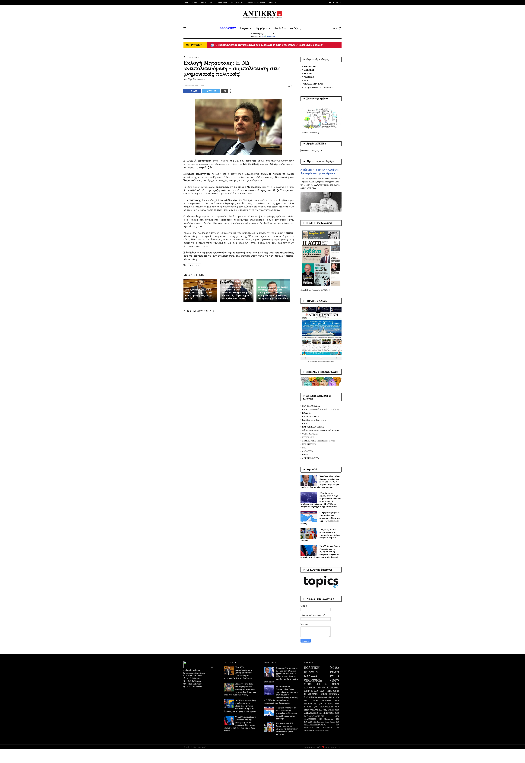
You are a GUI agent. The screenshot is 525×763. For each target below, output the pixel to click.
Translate (271, 36)
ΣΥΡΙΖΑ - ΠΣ (308, 437)
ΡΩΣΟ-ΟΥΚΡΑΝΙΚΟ (313, 710)
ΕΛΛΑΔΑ (310, 676)
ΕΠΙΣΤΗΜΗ (328, 713)
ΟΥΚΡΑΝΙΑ (328, 697)
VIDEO (308, 684)
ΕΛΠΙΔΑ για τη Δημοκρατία (314, 420)
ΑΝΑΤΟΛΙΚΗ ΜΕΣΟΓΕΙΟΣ (315, 725)
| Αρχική (246, 28)
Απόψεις (295, 28)
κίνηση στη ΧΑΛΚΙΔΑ (256, 2)
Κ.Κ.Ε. (305, 423)
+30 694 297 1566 (193, 676)
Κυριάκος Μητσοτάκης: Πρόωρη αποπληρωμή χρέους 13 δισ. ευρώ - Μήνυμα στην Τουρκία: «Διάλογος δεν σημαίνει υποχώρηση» (321, 481)
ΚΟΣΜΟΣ (311, 672)
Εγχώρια (262, 28)
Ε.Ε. (326, 684)
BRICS (331, 710)
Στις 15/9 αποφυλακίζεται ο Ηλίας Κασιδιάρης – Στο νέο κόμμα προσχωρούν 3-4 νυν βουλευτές (239, 672)
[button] (335, 28)
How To (272, 2)
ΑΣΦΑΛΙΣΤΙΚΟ (311, 713)
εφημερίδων (323, 361)
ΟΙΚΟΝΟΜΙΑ (313, 680)
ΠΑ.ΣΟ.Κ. (306, 413)
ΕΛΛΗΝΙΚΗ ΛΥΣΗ (310, 416)
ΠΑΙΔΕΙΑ (313, 697)
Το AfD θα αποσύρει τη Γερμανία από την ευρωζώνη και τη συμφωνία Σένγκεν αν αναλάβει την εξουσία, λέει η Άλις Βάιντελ (321, 551)
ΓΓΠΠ (203, 2)
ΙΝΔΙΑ (307, 701)
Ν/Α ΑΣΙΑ (308, 722)
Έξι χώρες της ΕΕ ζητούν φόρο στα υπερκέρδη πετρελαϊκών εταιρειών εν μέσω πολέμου (321, 535)
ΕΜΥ (212, 2)
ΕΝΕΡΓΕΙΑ (334, 694)
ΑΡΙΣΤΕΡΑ (308, 728)
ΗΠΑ (329, 691)
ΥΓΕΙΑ (314, 691)
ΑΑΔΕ (194, 2)
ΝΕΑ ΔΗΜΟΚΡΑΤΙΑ (311, 406)
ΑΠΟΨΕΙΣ (309, 687)
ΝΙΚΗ (304, 448)
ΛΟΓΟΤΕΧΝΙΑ (328, 728)
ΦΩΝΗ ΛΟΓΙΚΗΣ (310, 434)
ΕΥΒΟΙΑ (307, 707)
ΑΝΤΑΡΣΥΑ (307, 451)
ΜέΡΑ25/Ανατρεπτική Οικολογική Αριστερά (320, 430)
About (186, 2)
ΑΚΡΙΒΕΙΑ (326, 701)
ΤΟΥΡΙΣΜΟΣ (322, 731)
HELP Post (222, 2)
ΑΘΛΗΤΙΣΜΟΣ (310, 719)
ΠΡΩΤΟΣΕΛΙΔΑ (237, 2)
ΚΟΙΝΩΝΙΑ (333, 687)
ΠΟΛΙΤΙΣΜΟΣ (311, 694)
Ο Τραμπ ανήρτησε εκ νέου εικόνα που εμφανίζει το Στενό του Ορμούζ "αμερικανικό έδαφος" (320, 518)
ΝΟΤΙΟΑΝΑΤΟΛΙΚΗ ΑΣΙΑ (314, 716)
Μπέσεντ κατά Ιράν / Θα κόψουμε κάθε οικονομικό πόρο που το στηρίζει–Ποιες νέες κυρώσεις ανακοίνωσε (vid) (240, 689)
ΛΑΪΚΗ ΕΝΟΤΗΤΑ (310, 458)
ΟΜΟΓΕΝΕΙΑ (309, 731)
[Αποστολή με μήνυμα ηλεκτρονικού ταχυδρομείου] (224, 91)
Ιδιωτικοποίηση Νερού (326, 722)
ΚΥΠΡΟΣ (329, 704)
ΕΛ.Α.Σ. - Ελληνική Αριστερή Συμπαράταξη (320, 409)
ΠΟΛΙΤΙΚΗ (194, 57)
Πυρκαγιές (328, 719)
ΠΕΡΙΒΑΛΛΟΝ (326, 707)
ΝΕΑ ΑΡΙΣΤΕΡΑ (309, 444)
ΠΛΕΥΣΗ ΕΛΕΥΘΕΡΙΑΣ (313, 427)
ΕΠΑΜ (305, 455)
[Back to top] (518, 756)
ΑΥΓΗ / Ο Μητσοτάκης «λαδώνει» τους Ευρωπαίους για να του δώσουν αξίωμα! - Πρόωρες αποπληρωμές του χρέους (280, 44)
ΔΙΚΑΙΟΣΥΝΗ (310, 704)
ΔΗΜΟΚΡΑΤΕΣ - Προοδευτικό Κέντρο (318, 441)
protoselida (331, 361)
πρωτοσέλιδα (313, 361)
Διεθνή (278, 28)
